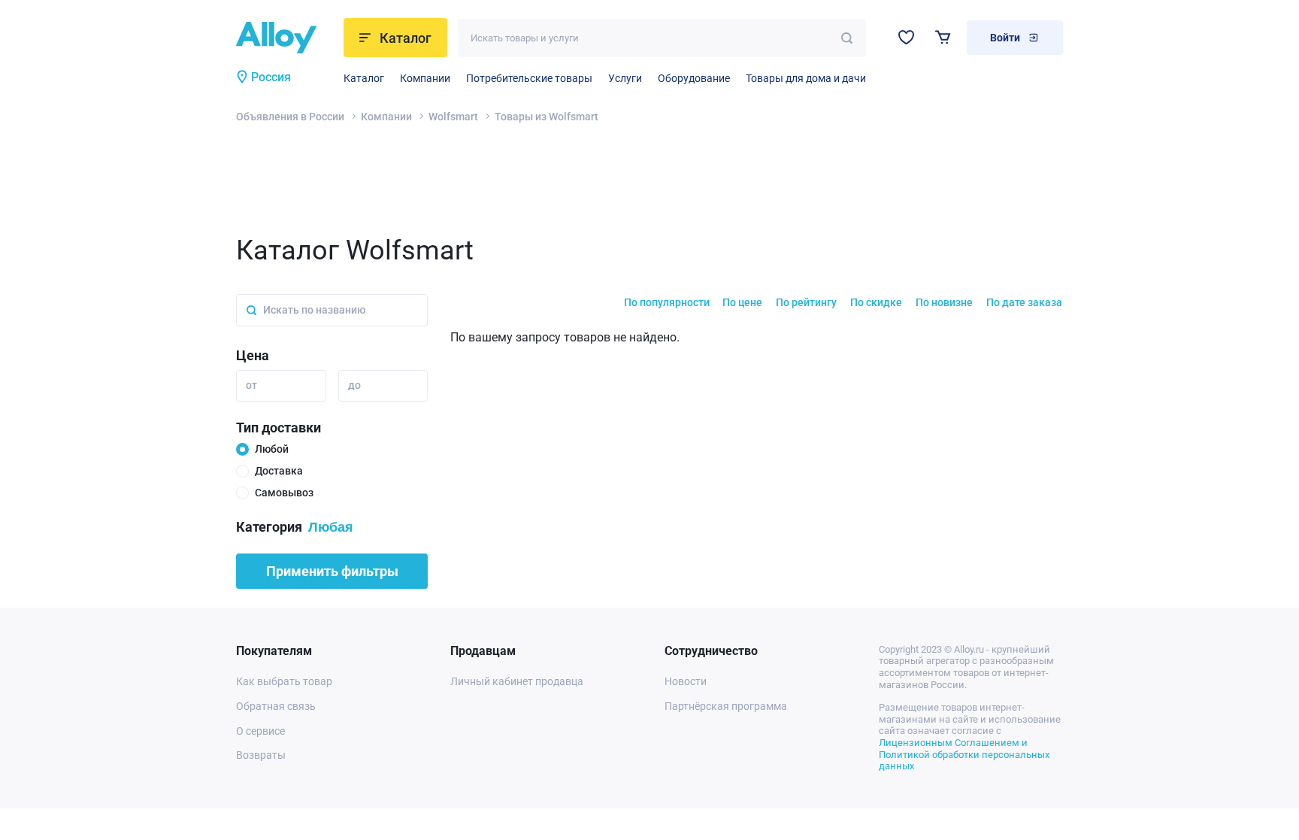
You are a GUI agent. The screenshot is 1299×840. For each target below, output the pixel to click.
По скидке (876, 302)
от (251, 385)
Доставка (279, 471)
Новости (686, 681)
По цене (742, 302)
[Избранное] (906, 37)
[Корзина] (943, 37)
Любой (272, 449)
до (354, 385)
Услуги (625, 78)
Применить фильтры (332, 571)
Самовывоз (284, 493)
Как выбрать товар (284, 681)
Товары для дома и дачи (806, 78)
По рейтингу (806, 302)
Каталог (364, 78)
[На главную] (285, 37)
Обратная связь (276, 706)
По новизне (944, 302)
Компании (425, 78)
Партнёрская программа (726, 706)
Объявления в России (290, 117)
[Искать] (846, 38)
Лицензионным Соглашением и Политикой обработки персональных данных (964, 754)
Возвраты (261, 755)
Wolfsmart (453, 117)
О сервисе (260, 731)
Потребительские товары (529, 78)
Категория (269, 527)
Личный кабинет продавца (516, 681)
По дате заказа (1024, 302)
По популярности (667, 302)
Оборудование (694, 78)
